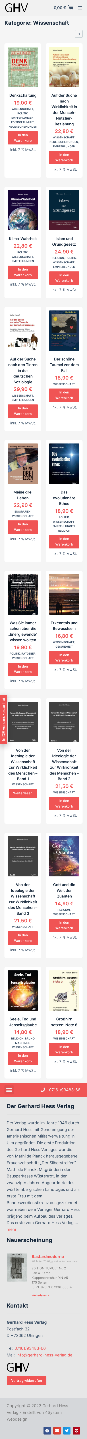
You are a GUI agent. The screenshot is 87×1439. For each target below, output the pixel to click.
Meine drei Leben (22, 495)
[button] (9, 1089)
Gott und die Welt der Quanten (64, 890)
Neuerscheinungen (23, 126)
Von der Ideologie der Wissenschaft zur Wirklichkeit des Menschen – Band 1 (22, 764)
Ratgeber (28, 653)
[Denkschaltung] (23, 67)
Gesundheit (64, 646)
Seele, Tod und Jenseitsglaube (23, 1022)
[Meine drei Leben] (23, 463)
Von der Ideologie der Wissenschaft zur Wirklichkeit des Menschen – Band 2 (64, 764)
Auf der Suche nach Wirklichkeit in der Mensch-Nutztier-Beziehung (64, 109)
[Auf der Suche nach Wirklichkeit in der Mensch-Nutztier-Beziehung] (64, 67)
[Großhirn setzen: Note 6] (64, 990)
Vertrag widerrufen (26, 1380)
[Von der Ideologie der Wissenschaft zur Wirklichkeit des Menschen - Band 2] (64, 722)
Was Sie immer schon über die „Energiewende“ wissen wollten (22, 631)
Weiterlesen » (41, 1295)
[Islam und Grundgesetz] (64, 210)
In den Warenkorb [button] (23, 138)
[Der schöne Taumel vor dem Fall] (64, 330)
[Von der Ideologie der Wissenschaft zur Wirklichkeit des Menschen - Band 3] (23, 856)
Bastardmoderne (48, 1256)
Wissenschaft (22, 109)
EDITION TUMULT (22, 122)
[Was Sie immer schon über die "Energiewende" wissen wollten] (23, 594)
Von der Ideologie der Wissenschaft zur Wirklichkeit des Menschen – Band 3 (22, 899)
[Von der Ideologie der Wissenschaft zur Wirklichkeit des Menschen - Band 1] (23, 722)
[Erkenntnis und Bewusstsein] (64, 594)
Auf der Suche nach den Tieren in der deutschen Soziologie (22, 370)
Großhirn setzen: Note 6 (64, 1022)
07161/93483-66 (30, 1348)
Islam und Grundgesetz (64, 241)
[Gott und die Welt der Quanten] (64, 856)
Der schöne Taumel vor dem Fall (64, 365)
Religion (58, 258)
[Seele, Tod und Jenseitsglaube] (23, 990)
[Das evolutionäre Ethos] (64, 463)
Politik (22, 113)
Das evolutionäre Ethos (64, 498)
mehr (12, 1229)
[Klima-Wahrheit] (23, 210)
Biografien (22, 511)
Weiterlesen (23, 793)
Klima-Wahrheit (23, 238)
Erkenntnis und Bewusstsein (64, 626)
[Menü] (80, 8)
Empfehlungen (22, 117)
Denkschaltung (23, 95)
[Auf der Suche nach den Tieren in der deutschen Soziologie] (23, 330)
